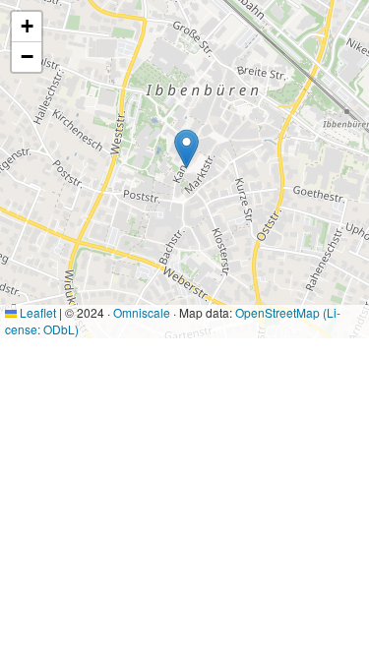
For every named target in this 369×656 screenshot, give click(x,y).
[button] (186, 149)
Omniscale (141, 312)
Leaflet (36, 312)
